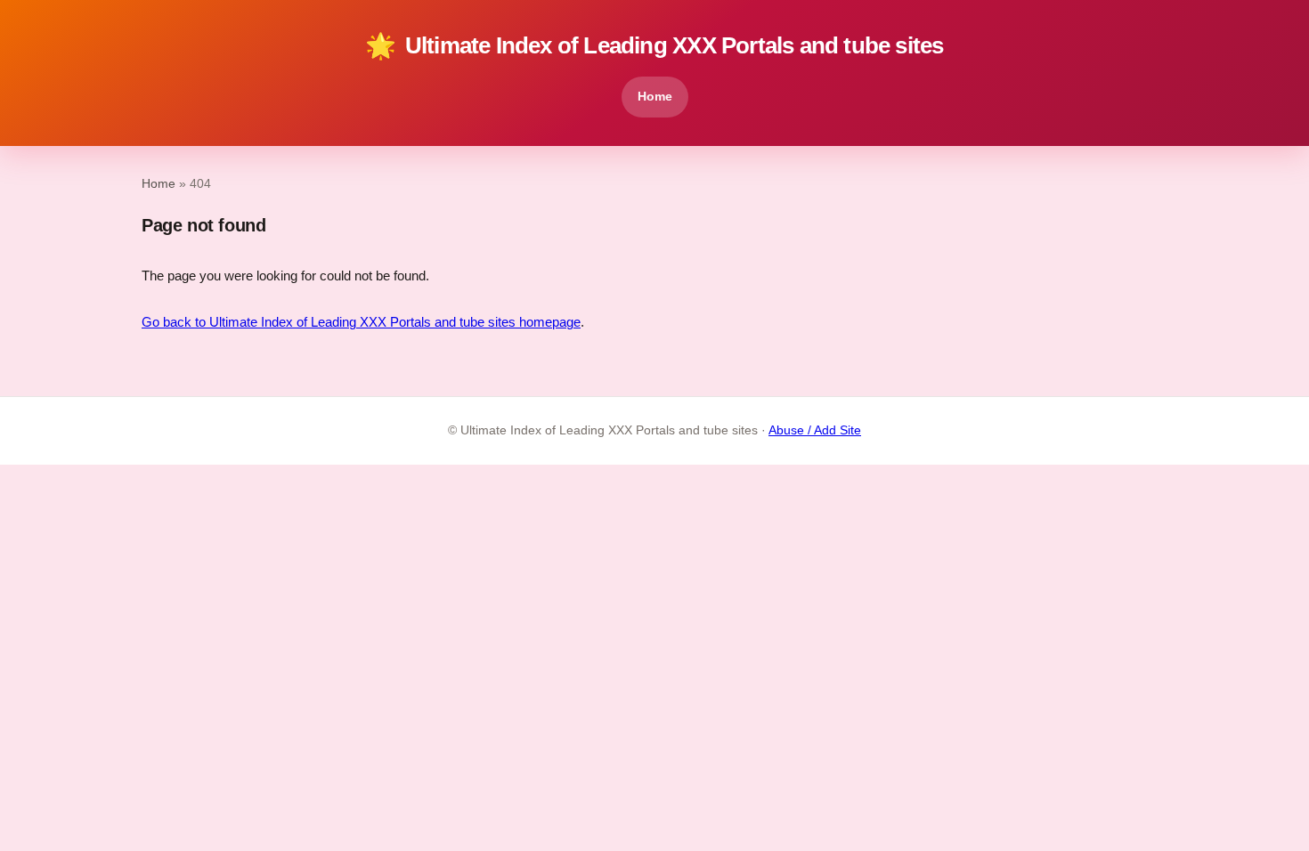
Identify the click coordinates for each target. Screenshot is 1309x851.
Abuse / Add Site (814, 430)
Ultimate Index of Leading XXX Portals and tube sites (654, 46)
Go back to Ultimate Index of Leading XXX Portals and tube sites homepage (361, 321)
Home (655, 96)
